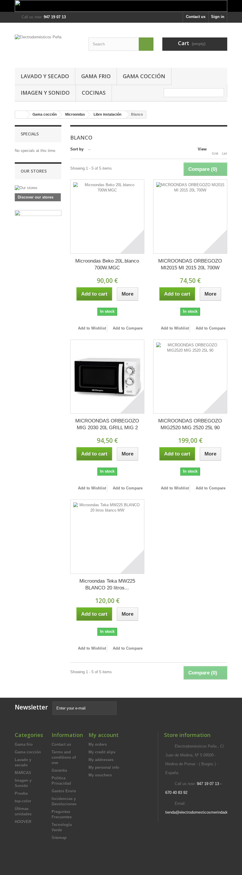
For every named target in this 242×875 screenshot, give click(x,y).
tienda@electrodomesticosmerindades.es (200, 812)
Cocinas (94, 92)
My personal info (104, 767)
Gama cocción (144, 76)
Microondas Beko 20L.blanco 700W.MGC (107, 264)
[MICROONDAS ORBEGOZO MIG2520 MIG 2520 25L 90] (190, 377)
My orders (98, 744)
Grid (215, 153)
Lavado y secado (45, 76)
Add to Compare (128, 328)
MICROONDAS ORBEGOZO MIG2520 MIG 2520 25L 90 (190, 424)
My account (104, 734)
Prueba (21, 793)
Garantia (59, 770)
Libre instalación (107, 114)
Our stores (34, 171)
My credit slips (102, 752)
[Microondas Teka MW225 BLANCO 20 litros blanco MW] (107, 536)
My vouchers (100, 775)
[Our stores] (38, 188)
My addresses (101, 760)
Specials (30, 134)
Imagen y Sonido (45, 92)
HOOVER (23, 822)
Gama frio (96, 76)
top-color (23, 801)
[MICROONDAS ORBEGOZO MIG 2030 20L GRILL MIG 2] (107, 377)
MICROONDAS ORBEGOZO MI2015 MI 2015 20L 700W (190, 264)
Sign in (217, 16)
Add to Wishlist (91, 328)
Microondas (75, 114)
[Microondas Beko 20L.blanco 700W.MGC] (107, 216)
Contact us (195, 16)
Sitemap (59, 837)
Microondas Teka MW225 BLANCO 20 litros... (107, 584)
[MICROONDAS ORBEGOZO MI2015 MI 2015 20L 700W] (190, 216)
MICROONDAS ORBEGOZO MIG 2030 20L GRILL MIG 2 (107, 424)
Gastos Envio (64, 791)
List (224, 153)
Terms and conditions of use (64, 757)
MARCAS (23, 773)
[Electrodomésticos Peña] (47, 47)
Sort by (77, 149)
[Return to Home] (21, 114)
